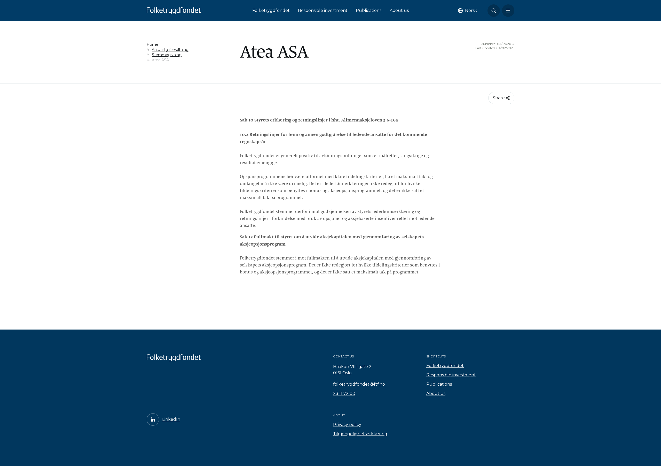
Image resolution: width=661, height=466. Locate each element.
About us (399, 10)
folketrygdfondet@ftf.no (359, 384)
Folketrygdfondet (271, 10)
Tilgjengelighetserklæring (360, 433)
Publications (368, 10)
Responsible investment (323, 10)
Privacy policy (347, 424)
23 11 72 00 (344, 393)
